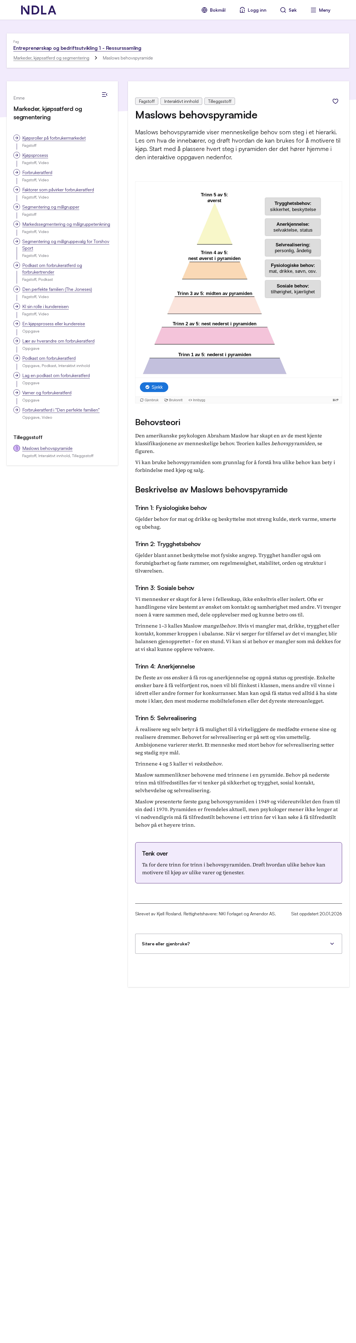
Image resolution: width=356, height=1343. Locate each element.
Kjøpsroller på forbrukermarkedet (54, 138)
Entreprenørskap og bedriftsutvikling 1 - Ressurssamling (77, 48)
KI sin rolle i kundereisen (45, 306)
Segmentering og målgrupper (50, 207)
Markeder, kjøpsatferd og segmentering (51, 58)
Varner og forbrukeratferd (46, 392)
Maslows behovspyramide (47, 448)
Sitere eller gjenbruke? (166, 943)
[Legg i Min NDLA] (335, 101)
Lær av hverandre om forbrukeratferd (58, 341)
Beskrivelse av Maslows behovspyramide (211, 489)
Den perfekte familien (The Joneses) (57, 289)
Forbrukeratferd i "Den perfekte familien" (61, 410)
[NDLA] (38, 10)
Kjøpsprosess (35, 155)
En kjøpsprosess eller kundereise (53, 323)
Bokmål (218, 10)
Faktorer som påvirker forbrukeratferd (58, 189)
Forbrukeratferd (37, 172)
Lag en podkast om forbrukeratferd (56, 375)
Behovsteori (158, 422)
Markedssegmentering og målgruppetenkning (66, 224)
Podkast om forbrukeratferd (49, 358)
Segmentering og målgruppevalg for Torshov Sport (65, 245)
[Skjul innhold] (104, 94)
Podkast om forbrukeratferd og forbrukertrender (52, 268)
